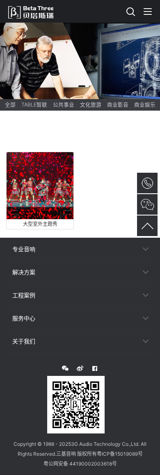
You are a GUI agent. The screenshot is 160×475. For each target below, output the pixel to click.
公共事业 (63, 105)
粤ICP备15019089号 (120, 454)
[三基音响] (35, 11)
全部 (10, 105)
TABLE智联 (34, 105)
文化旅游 (90, 105)
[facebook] (94, 368)
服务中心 (23, 318)
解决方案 (23, 272)
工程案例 (23, 295)
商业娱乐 (144, 105)
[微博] (80, 368)
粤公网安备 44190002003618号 (80, 464)
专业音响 (23, 249)
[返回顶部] (147, 225)
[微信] (65, 368)
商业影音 (117, 105)
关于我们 (23, 341)
